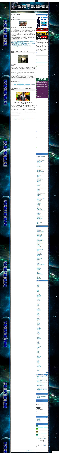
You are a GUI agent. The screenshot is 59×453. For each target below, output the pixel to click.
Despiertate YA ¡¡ (39, 246)
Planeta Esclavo (39, 267)
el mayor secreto (24, 44)
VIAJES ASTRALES (39, 222)
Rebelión (38, 271)
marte (28, 46)
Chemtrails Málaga (39, 236)
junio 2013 (38, 321)
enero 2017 (38, 293)
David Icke (38, 172)
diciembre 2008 (38, 365)
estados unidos (19, 45)
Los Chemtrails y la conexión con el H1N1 (20, 51)
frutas (15, 118)
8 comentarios (33, 84)
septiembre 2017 (39, 288)
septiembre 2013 (39, 320)
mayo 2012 (38, 331)
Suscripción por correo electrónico (40, 401)
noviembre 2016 (39, 295)
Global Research (39, 253)
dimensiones (19, 44)
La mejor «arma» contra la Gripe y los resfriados (22, 88)
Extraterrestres (38, 181)
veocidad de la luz (16, 48)
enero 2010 (38, 354)
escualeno (29, 84)
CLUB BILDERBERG (39, 166)
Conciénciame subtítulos (40, 239)
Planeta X (15, 42)
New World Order (40, 10)
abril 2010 (38, 352)
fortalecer (13, 118)
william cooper (27, 48)
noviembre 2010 (39, 346)
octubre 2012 (38, 327)
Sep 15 (12, 52)
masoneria (38, 196)
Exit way (38, 250)
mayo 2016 (38, 298)
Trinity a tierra (38, 276)
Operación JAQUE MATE (39, 391)
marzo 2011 (38, 343)
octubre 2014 (38, 311)
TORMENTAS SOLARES (39, 218)
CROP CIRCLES (38, 170)
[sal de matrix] (42, 97)
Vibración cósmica (39, 278)
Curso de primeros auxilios (40, 171)
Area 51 (16, 10)
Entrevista (16, 45)
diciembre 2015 (38, 300)
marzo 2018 (38, 287)
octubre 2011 (38, 337)
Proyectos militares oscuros (20, 42)
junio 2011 (38, 340)
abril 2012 (38, 332)
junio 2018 (38, 285)
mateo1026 (38, 263)
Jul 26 (12, 89)
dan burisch (13, 44)
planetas (38, 205)
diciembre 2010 (38, 345)
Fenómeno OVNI (31, 41)
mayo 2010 (38, 351)
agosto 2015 (38, 303)
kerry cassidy (25, 46)
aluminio (15, 84)
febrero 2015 (38, 307)
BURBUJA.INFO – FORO (39, 234)
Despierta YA (38, 245)
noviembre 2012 (39, 326)
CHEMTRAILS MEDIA (39, 237)
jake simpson (20, 46)
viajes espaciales (20, 48)
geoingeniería (38, 184)
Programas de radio (39, 209)
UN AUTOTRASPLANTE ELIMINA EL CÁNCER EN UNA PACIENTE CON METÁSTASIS (42, 386)
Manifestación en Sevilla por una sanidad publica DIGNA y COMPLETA (42, 385)
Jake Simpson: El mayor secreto (18, 17)
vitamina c (24, 119)
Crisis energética (39, 241)
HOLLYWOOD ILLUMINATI (40, 188)
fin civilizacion (26, 45)
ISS (37, 191)
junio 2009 (38, 360)
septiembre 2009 (39, 358)
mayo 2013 (38, 322)
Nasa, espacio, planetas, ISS (40, 198)
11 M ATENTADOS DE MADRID (40, 156)
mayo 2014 (38, 314)
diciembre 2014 (38, 309)
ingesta (22, 118)
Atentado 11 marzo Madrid (40, 159)
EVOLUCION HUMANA (26, 41)
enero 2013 (38, 325)
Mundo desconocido (39, 265)
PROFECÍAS (38, 208)
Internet (38, 190)
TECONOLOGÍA (38, 217)
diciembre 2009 (38, 355)
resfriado (26, 118)
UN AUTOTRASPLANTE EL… (41, 437)
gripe (18, 46)
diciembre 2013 (38, 317)
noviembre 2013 (39, 318)
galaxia (29, 45)
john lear (23, 46)
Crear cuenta (38, 418)
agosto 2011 (38, 339)
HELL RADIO (38, 255)
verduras (18, 119)
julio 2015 (38, 304)
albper (39, 433)
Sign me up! (38, 407)
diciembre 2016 (38, 294)
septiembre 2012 (39, 328)
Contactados (38, 167)
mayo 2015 (38, 305)
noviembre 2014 (39, 310)
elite (26, 44)
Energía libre (38, 175)
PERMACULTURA (39, 202)
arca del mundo (16, 43)
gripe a (18, 118)
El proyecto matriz (39, 248)
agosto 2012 (38, 329)
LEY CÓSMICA (38, 262)
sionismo (38, 214)
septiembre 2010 (39, 348)
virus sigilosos (24, 48)
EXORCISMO (38, 180)
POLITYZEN (38, 269)
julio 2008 (38, 369)
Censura (38, 164)
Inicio (12, 10)
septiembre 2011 (39, 338)
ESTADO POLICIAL (39, 178)
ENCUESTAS (38, 174)
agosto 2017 (38, 289)
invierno (24, 118)
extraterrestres (23, 45)
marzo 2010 (38, 353)
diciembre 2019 (38, 282)
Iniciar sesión (38, 419)
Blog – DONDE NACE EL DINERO (40, 231)
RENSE (37, 272)
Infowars (12, 65)
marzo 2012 (38, 333)
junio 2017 (38, 291)
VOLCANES (38, 224)
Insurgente (38, 259)
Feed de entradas (39, 420)
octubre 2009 (38, 357)
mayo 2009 (38, 361)
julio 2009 (38, 359)
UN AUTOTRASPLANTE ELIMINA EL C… (42, 438)
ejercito (21, 44)
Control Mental (22, 41)
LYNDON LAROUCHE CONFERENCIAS (41, 193)
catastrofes (26, 43)
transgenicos (38, 219)
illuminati (38, 189)
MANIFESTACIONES (39, 195)
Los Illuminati (32, 10)
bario (19, 84)
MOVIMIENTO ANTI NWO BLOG (40, 264)
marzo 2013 (38, 323)
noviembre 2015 (39, 301)
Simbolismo (38, 213)
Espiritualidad (38, 177)
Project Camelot (39, 270)
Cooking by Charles (40, 427)
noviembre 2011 (39, 336)
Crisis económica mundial (40, 169)
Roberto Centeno (39, 273)
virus (20, 119)
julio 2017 (38, 290)
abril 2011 (38, 342)
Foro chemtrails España (39, 251)
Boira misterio (38, 233)
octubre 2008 (38, 367)
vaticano (13, 48)
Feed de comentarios (39, 421)
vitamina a (22, 119)
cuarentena (29, 43)
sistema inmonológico (14, 119)
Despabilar (38, 244)
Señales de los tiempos (39, 274)
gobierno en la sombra (14, 46)
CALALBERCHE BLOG (39, 235)
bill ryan (24, 43)
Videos (37, 223)
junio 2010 (38, 350)
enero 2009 (38, 364)
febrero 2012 (38, 334)
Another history (39, 230)
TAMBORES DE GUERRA (39, 216)
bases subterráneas (17, 41)
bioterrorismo (38, 162)
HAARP (37, 186)
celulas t (21, 84)
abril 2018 (38, 286)
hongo (20, 118)
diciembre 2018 (38, 284)
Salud (15, 116)
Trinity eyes (38, 277)
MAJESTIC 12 (38, 194)
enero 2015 (38, 308)
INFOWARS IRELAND (39, 258)
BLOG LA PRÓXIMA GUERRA (40, 232)
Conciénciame (38, 238)
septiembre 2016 (39, 296)
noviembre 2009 (39, 356)
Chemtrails (23, 84)
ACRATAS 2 (38, 229)
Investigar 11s (38, 260)
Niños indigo (38, 200)
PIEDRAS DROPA (39, 203)
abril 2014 (38, 315)
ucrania (38, 221)
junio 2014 (38, 313)
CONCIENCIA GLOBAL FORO (40, 240)
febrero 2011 (38, 344)
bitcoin (37, 163)
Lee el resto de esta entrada (15, 81)
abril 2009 (38, 362)
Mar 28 (12, 19)
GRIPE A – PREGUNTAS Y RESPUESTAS (23, 10)
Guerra (38, 185)
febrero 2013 (38, 324)
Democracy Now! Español (40, 243)
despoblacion (26, 84)
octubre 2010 (38, 347)
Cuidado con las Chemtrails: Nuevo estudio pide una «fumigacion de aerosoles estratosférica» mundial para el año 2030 (42, 383)
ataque (17, 84)
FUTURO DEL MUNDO (39, 252)
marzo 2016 (38, 299)
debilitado (16, 44)
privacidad (38, 207)
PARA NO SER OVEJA (39, 266)
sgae (37, 212)
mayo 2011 (38, 341)
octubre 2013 (38, 319)
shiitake (30, 118)
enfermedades (13, 45)
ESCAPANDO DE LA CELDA (40, 249)
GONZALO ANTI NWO (39, 254)
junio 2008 (38, 370)
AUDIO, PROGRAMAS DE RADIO (40, 160)
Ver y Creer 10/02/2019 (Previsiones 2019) (42, 379)
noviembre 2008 (39, 366)
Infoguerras (19, 19)
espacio (38, 176)
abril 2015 (38, 306)
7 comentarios (33, 43)
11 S (37, 157)
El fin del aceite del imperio (40, 247)
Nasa (37, 197)
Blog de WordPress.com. (29, 450)
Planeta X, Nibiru (39, 268)
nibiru (29, 46)
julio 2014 (38, 312)
